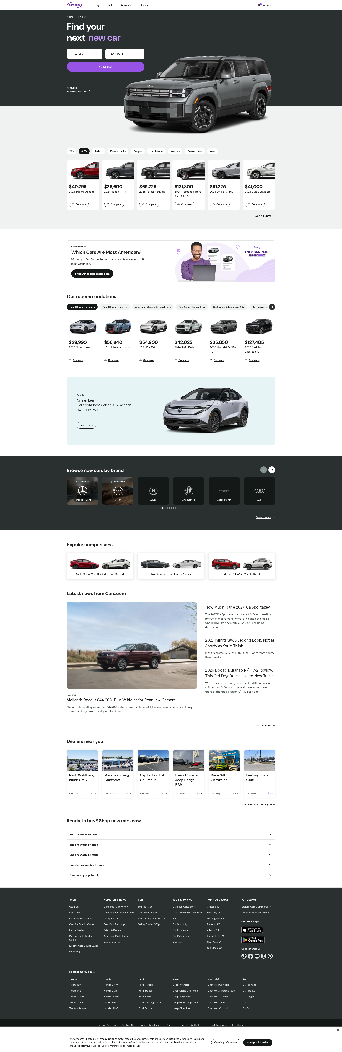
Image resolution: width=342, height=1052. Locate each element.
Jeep (176, 978)
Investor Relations (149, 1025)
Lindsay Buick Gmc (257, 777)
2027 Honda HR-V (115, 191)
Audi (259, 499)
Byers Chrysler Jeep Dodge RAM (187, 780)
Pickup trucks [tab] (118, 151)
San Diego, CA (214, 947)
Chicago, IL (213, 906)
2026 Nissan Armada (117, 347)
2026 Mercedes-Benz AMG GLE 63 (188, 194)
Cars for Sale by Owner (82, 924)
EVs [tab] (72, 151)
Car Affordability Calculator (187, 912)
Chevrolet (213, 978)
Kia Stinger (248, 996)
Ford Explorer (146, 1008)
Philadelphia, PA (215, 936)
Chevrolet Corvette (218, 984)
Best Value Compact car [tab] (191, 307)
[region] (171, 1039)
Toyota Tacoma (77, 996)
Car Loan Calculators (184, 906)
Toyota (73, 978)
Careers (171, 1025)
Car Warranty (180, 924)
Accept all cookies (257, 1042)
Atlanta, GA (213, 930)
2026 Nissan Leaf (79, 347)
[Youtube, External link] (257, 956)
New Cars (74, 912)
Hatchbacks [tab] (156, 151)
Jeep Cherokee (181, 1008)
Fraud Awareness (217, 1025)
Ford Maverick (146, 984)
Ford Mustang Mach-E (151, 1002)
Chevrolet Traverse (218, 996)
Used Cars (75, 906)
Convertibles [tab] (194, 151)
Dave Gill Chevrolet (219, 777)
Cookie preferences (225, 1042)
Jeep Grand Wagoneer (185, 1002)
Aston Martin (224, 499)
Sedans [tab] (98, 151)
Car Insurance (180, 930)
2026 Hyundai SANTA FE (223, 349)
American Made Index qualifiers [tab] (153, 307)
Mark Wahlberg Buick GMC (81, 777)
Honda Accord (111, 996)
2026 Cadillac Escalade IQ (253, 349)
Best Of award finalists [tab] (115, 307)
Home (70, 16)
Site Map (177, 942)
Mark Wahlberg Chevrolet (116, 777)
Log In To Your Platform (254, 912)
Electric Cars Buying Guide (84, 945)
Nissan (117, 499)
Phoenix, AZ (213, 924)
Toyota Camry (76, 1002)
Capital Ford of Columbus (152, 777)
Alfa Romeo (188, 499)
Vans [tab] (212, 151)
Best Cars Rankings (114, 924)
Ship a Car (178, 918)
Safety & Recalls (112, 930)
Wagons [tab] (175, 151)
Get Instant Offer (147, 912)
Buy (97, 5)
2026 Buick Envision (257, 191)
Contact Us (128, 1025)
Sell (110, 5)
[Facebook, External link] (250, 956)
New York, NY (214, 942)
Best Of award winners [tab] (82, 307)
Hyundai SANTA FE (77, 91)
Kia (244, 978)
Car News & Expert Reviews (119, 912)
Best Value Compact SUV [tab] (266, 307)
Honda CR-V (111, 984)
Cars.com (199, 1038)
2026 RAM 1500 (184, 347)
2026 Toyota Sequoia (152, 191)
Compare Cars (112, 918)
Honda (107, 978)
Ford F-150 (145, 996)
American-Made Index (116, 936)
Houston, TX (213, 912)
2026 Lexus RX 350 (222, 191)
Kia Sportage (249, 984)
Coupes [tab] (137, 151)
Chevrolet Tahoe (217, 1002)
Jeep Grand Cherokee (185, 990)
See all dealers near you (256, 804)
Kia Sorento (248, 990)
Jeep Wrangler (181, 984)
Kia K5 (245, 1002)
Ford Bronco (145, 990)
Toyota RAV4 (76, 984)
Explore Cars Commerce (254, 906)
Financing (74, 951)
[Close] (338, 1030)
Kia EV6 (246, 1008)
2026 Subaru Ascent (81, 191)
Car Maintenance (182, 936)
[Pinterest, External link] (270, 956)
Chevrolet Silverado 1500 (221, 990)
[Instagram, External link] (263, 956)
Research (126, 5)
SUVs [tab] (84, 151)
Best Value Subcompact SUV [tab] (229, 307)
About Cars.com (108, 1025)
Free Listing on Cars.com (151, 918)
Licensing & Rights (190, 1025)
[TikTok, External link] (244, 956)
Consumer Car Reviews (116, 906)
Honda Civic (110, 990)
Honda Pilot (110, 1002)
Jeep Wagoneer (182, 996)
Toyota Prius (75, 990)
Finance (144, 5)
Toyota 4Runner (78, 1008)
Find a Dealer (76, 930)
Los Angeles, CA (215, 918)
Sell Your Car (145, 906)
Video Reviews (112, 942)
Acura (153, 499)
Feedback (237, 1025)
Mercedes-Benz (82, 499)
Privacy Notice (106, 1038)
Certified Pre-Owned (80, 918)
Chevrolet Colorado (218, 1008)
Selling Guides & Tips (149, 924)
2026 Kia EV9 (147, 347)
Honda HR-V (111, 1008)
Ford (141, 978)
